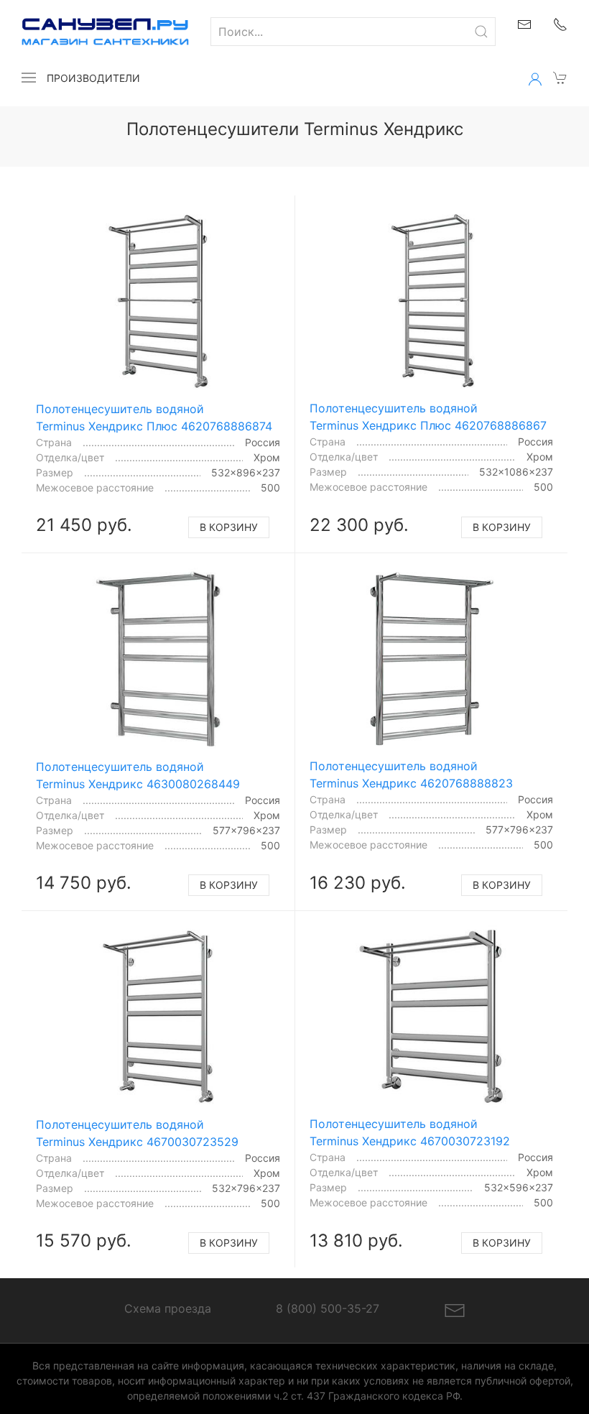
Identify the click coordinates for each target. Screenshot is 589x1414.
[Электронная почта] (454, 1309)
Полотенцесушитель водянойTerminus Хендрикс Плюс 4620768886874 (154, 417)
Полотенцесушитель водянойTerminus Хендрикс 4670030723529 (137, 1133)
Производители (93, 78)
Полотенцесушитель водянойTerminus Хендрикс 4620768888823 (411, 774)
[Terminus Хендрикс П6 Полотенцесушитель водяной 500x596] (431, 1016)
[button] (29, 77)
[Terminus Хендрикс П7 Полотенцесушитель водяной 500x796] (158, 1017)
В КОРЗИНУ (229, 527)
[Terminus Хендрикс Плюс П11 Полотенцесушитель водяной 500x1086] (431, 301)
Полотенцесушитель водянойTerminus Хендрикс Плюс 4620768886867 (428, 417)
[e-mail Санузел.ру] (524, 23)
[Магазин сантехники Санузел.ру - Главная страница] (94, 31)
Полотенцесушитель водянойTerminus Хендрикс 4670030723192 (410, 1132)
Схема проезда (167, 1308)
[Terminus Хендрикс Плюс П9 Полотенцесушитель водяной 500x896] (158, 301)
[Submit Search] (481, 31)
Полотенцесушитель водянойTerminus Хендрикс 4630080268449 (138, 775)
